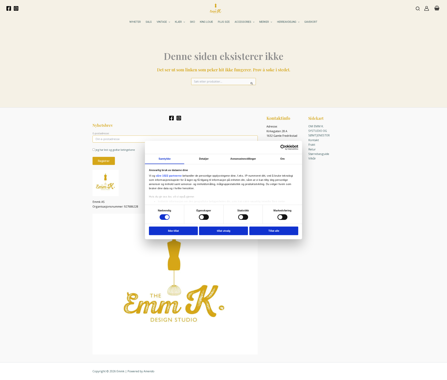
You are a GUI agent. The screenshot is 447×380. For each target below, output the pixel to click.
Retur (312, 149)
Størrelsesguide (318, 154)
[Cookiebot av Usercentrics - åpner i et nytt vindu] (283, 147)
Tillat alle (273, 230)
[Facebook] (8, 8)
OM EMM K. (316, 126)
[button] (417, 8)
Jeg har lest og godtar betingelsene (115, 149)
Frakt (311, 145)
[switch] (204, 217)
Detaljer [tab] (204, 158)
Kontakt (313, 140)
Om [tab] (282, 158)
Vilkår (312, 158)
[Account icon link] (426, 8)
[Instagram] (16, 8)
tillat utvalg (223, 230)
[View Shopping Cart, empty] (437, 8)
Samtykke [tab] (165, 158)
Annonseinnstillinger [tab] (243, 158)
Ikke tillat (173, 230)
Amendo (149, 371)
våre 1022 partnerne (169, 175)
